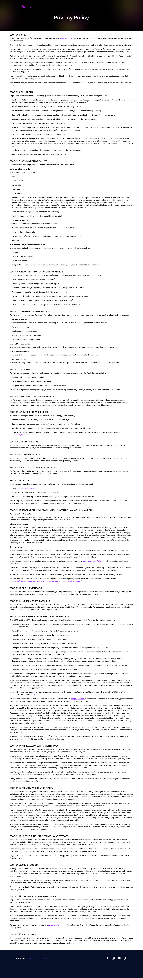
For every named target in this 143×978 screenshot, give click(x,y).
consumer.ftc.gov (55, 925)
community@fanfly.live (21, 435)
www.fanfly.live (66, 38)
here (33, 694)
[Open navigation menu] (125, 6)
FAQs (31, 958)
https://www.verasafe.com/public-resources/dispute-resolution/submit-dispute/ (48, 581)
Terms (44, 958)
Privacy (37, 958)
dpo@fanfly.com (78, 699)
